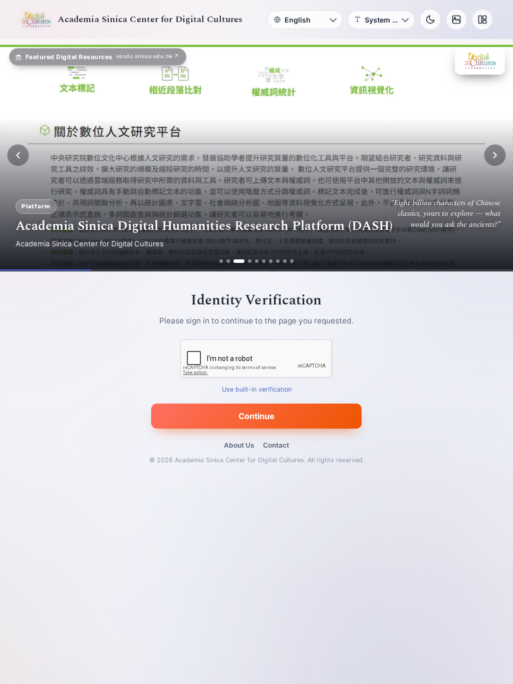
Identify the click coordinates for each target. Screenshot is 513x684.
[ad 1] (221, 261)
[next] (495, 155)
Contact (276, 445)
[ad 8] (278, 261)
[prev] (18, 155)
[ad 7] (271, 261)
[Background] (456, 19)
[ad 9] (285, 261)
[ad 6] (264, 261)
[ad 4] (245, 261)
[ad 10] (292, 261)
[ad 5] (257, 261)
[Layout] (482, 19)
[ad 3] (235, 261)
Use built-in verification (257, 390)
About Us (239, 445)
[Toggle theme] (430, 19)
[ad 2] (228, 261)
